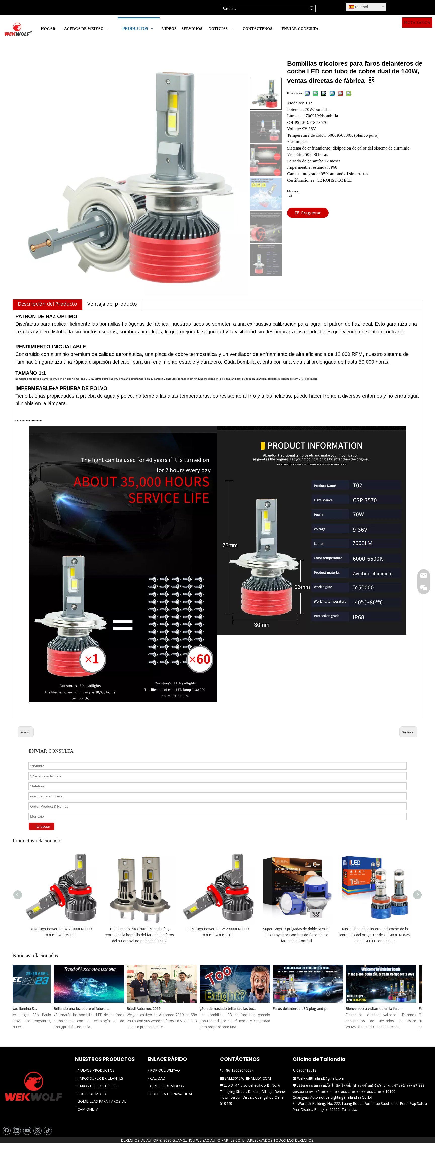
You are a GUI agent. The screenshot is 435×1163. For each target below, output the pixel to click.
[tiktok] (48, 1131)
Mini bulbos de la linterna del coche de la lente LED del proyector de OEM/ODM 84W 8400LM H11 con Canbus (374, 934)
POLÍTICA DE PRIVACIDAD (172, 1093)
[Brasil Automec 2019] (149, 1002)
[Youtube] (27, 1131)
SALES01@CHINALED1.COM (248, 1078)
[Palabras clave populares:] (311, 8)
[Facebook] (7, 1131)
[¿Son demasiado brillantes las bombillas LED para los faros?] (222, 1002)
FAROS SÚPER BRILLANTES (100, 1078)
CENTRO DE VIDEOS (167, 1086)
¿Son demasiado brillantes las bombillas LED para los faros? (215, 1008)
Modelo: (293, 191)
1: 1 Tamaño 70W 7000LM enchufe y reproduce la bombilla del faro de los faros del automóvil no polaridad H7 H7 (139, 934)
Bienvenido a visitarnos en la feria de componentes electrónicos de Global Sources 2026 (361, 1008)
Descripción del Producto (47, 303)
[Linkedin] (17, 1131)
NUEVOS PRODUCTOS (96, 1070)
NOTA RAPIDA (417, 22)
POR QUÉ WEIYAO (165, 1070)
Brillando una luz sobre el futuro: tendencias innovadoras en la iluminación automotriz (69, 1008)
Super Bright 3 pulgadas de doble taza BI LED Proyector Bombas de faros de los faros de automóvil (296, 934)
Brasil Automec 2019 (131, 1008)
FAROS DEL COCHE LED (97, 1086)
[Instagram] (37, 1131)
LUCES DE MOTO (92, 1093)
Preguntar (311, 213)
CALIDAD (157, 1078)
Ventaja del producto (112, 303)
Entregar (43, 826)
